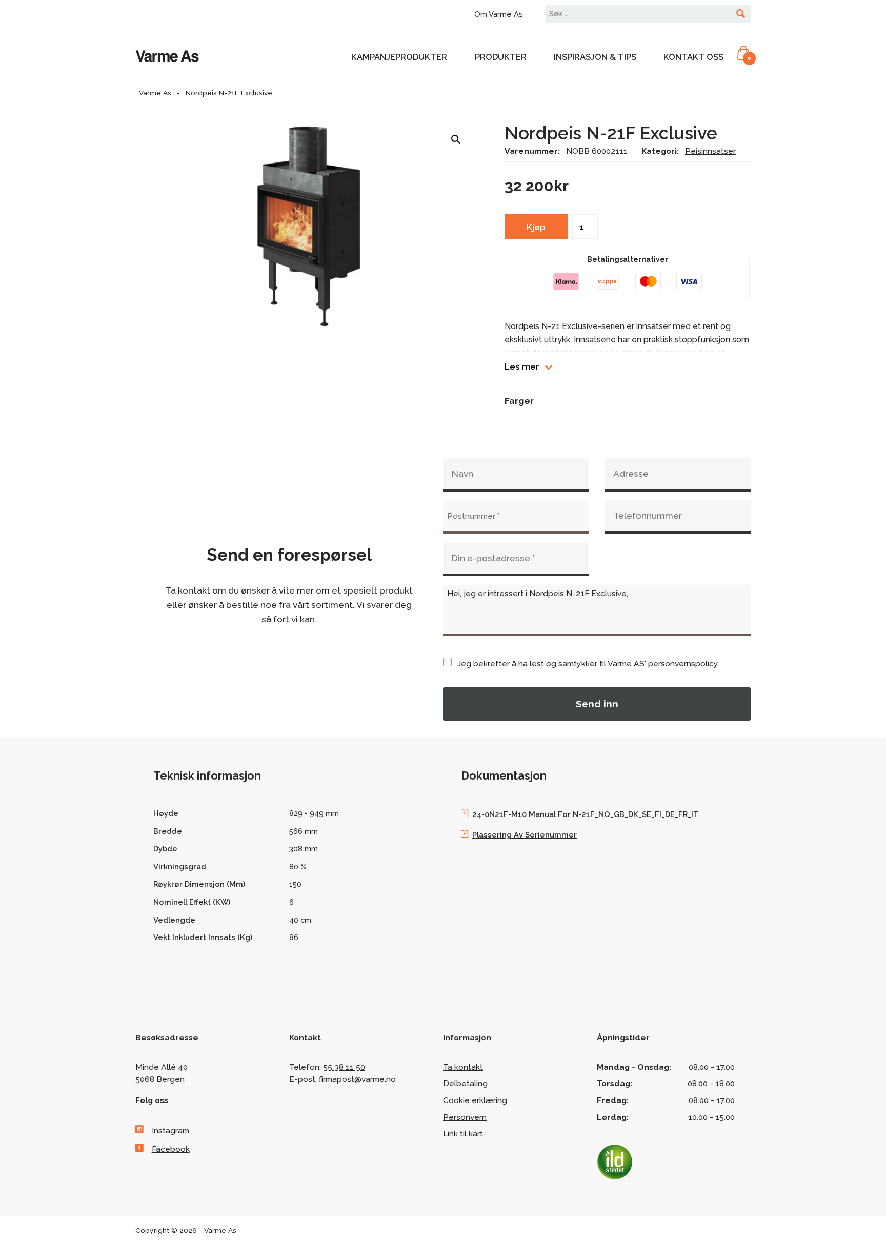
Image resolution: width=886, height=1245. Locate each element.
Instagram (170, 1130)
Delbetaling (465, 1083)
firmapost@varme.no (357, 1079)
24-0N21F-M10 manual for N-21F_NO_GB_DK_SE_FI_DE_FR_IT (585, 814)
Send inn (597, 703)
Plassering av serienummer (524, 834)
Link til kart (463, 1133)
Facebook (171, 1149)
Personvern (465, 1117)
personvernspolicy (683, 663)
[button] (456, 139)
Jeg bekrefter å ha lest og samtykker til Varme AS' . (588, 663)
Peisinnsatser (710, 151)
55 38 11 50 (344, 1067)
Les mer (522, 367)
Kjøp (536, 227)
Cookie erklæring (475, 1100)
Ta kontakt (463, 1067)
